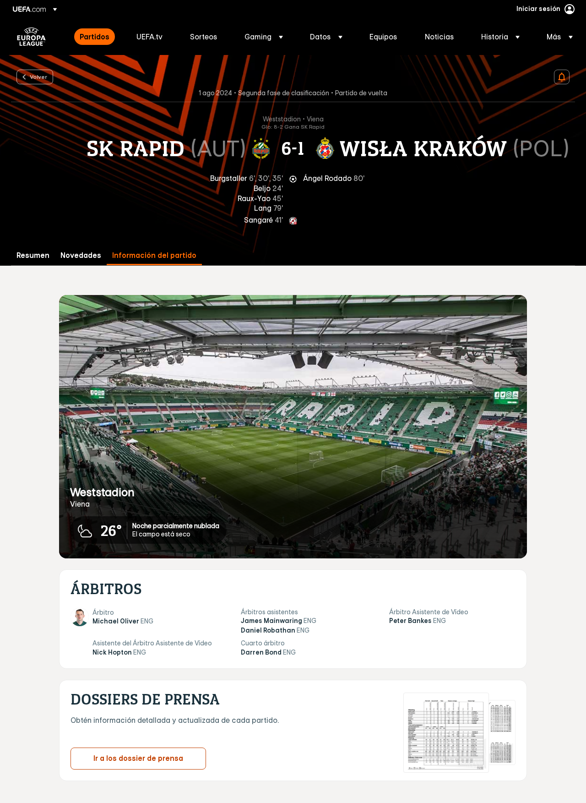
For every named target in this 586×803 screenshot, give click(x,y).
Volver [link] (38, 76)
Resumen (32, 255)
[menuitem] (96, 36)
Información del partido (154, 255)
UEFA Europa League (31, 36)
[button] (264, 36)
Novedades (80, 255)
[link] (94, 36)
